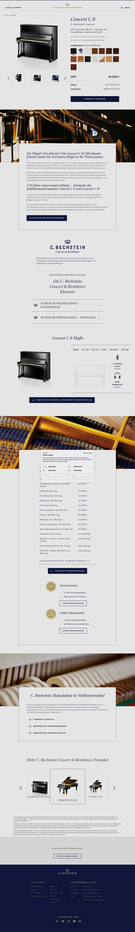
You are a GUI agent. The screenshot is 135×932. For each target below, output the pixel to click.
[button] (46, 453)
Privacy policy (87, 453)
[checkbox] (45, 467)
